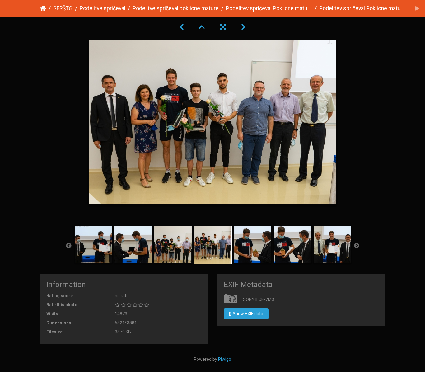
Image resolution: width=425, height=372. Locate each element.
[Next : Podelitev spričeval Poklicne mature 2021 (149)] (243, 27)
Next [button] (356, 246)
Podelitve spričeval (102, 8)
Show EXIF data (247, 313)
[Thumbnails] (202, 27)
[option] (93, 244)
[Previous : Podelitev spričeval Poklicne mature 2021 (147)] (181, 27)
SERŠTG (62, 8)
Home (43, 8)
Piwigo (224, 359)
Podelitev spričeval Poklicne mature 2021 (269, 8)
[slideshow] (417, 8)
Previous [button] (69, 246)
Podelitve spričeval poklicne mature (176, 8)
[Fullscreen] (223, 27)
